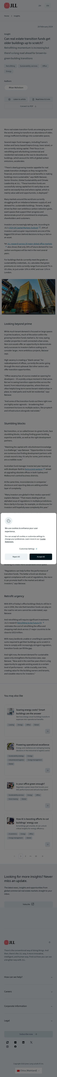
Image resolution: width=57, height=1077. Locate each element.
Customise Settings (28, 548)
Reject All (16, 556)
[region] (28, 538)
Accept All (41, 556)
